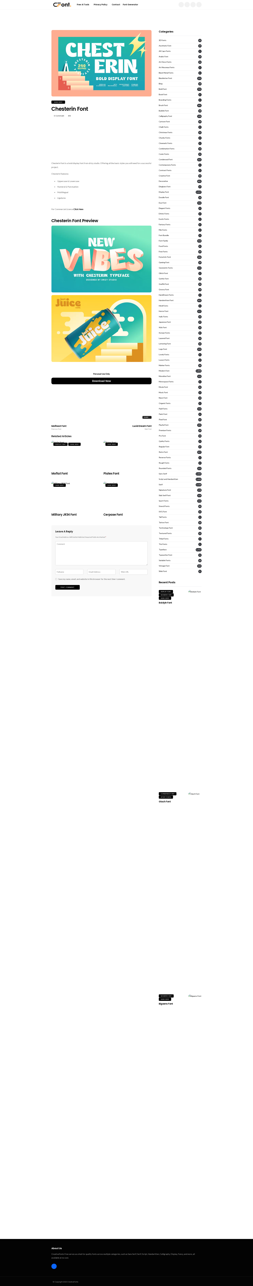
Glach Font (165, 801)
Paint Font (163, 414)
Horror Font (163, 311)
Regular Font (164, 447)
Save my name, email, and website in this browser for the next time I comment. (91, 579)
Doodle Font (164, 197)
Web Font (163, 571)
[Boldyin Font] (195, 689)
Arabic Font (163, 56)
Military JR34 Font (64, 515)
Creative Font (164, 176)
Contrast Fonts (165, 170)
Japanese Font (165, 322)
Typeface (163, 550)
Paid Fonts (163, 409)
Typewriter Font (165, 555)
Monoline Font (165, 376)
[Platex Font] (127, 455)
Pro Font (162, 436)
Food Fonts (163, 246)
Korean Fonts (164, 333)
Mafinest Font (58, 427)
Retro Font (163, 452)
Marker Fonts (164, 365)
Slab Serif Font (165, 495)
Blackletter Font (165, 78)
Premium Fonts (165, 430)
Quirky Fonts (164, 441)
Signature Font (165, 490)
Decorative (163, 181)
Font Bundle (164, 235)
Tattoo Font (164, 522)
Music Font (163, 392)
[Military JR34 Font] (75, 496)
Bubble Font (164, 111)
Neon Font (163, 398)
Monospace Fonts (166, 382)
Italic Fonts (163, 317)
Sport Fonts (164, 501)
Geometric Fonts (166, 268)
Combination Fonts (166, 149)
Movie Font (163, 387)
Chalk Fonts (164, 127)
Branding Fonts (165, 100)
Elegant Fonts (164, 208)
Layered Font (164, 338)
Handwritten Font (166, 300)
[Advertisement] (126, 15)
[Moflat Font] (75, 455)
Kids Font (163, 327)
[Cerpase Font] (127, 496)
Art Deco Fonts (165, 62)
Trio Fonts (163, 544)
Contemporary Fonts (167, 165)
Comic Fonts (164, 154)
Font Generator (130, 4)
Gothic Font (164, 279)
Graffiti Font (164, 284)
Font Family (163, 241)
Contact (116, 4)
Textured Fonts (165, 533)
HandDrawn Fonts (166, 295)
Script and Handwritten (168, 479)
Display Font (60, 444)
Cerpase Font (113, 515)
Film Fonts (163, 230)
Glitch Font (163, 273)
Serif (161, 485)
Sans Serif (58, 102)
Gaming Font (164, 262)
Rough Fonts (164, 463)
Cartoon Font (164, 122)
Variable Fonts (165, 560)
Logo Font (163, 349)
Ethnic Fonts (164, 214)
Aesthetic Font (165, 46)
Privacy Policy (100, 4)
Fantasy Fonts (164, 224)
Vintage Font (164, 566)
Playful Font (164, 425)
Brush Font (163, 105)
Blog (160, 84)
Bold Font (163, 89)
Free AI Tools (83, 4)
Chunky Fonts (164, 138)
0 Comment (59, 116)
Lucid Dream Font (142, 427)
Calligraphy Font (165, 116)
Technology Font (166, 528)
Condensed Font (166, 159)
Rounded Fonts (165, 468)
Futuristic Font (165, 257)
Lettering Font (165, 344)
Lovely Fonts (164, 354)
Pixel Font (163, 419)
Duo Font (162, 203)
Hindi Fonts (163, 306)
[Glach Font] (195, 891)
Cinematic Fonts (165, 143)
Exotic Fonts (164, 219)
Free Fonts (163, 252)
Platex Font (111, 473)
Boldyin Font (165, 602)
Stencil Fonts (164, 506)
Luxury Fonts (164, 360)
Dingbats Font (165, 187)
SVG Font (163, 512)
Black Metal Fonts (166, 73)
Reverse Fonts (165, 457)
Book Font (163, 94)
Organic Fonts (165, 403)
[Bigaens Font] (195, 1093)
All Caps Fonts (165, 51)
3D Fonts (162, 40)
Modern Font (164, 371)
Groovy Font (164, 289)
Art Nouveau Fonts (166, 67)
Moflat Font (59, 473)
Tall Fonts (163, 517)
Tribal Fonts (164, 539)
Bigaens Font (166, 1003)
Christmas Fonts (165, 132)
